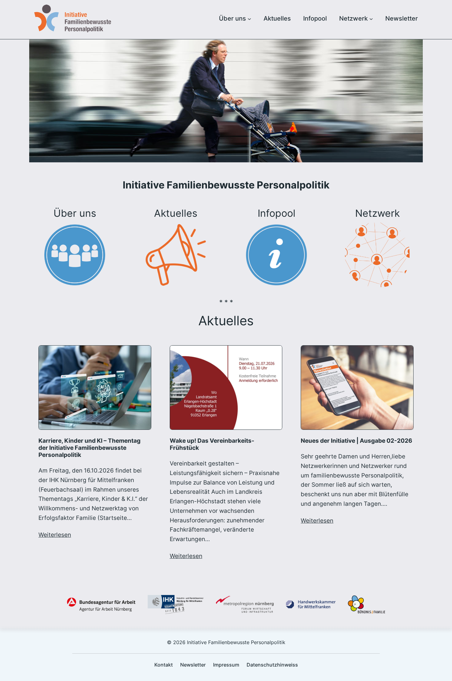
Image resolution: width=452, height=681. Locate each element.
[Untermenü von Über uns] (249, 18)
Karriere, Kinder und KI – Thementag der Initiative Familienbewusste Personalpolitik (89, 447)
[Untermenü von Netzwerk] (371, 18)
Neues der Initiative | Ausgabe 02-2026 (356, 440)
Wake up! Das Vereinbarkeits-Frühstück (212, 444)
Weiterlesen (54, 534)
